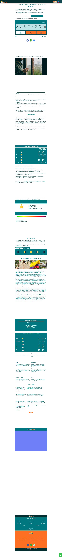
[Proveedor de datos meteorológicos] (31, 550)
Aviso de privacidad (28, 536)
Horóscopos (43, 523)
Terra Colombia (31, 521)
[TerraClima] (58, 2)
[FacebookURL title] (28, 40)
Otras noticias (38, 525)
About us (39, 536)
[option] (20, 33)
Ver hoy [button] (37, 15)
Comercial (29, 529)
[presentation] (45, 27)
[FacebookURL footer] (28, 544)
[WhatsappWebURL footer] (31, 544)
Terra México (43, 521)
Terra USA (31, 523)
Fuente (43, 36)
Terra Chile (19, 521)
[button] (6, 35)
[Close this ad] (61, 552)
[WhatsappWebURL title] (31, 40)
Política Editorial (34, 536)
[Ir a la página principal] (4, 2)
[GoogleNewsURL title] (34, 40)
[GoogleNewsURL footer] (34, 544)
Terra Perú (19, 523)
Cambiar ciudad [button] (25, 15)
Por (16, 36)
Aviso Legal (23, 536)
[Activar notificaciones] (56, 555)
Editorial (33, 529)
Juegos (24, 525)
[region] (31, 48)
